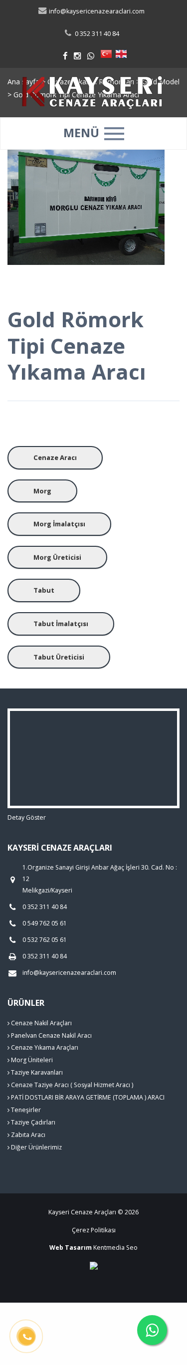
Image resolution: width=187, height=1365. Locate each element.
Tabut (43, 590)
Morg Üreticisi (57, 557)
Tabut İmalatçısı (60, 623)
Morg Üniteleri (31, 1060)
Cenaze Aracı (55, 457)
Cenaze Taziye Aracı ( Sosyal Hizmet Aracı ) (71, 1085)
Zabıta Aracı (27, 1135)
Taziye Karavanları (36, 1072)
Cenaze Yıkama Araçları (43, 1047)
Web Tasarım (70, 1247)
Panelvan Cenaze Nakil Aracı (50, 1035)
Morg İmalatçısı (59, 523)
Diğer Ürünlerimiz (35, 1147)
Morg (42, 490)
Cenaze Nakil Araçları (40, 1023)
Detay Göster (26, 817)
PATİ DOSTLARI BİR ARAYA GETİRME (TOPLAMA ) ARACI (87, 1097)
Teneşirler (25, 1110)
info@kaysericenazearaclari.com (96, 11)
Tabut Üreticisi (58, 657)
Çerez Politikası (94, 1230)
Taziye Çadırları (32, 1122)
